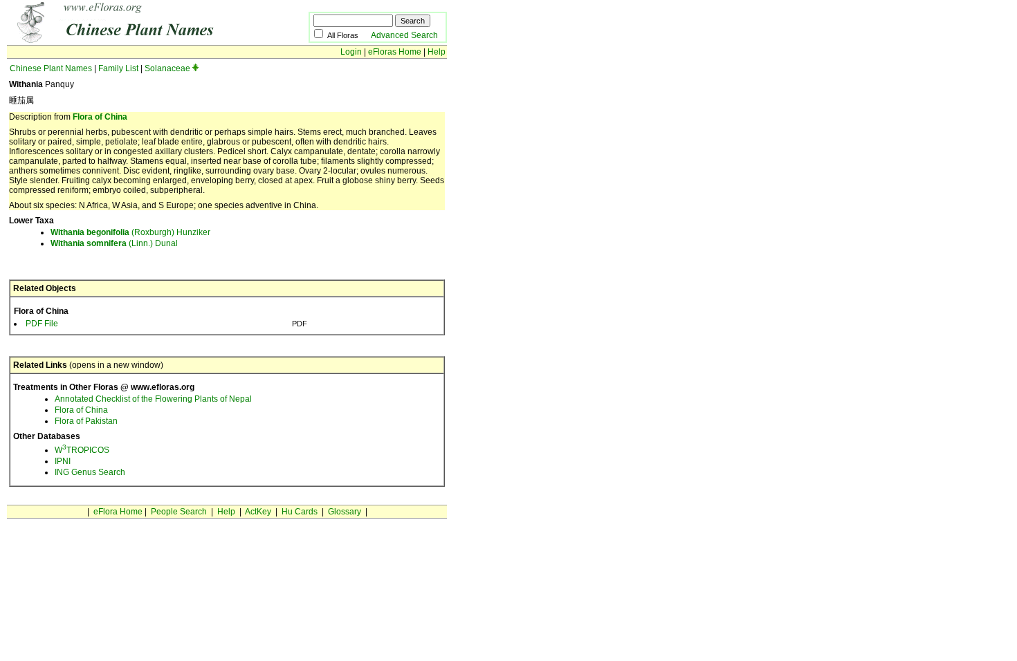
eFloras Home (394, 52)
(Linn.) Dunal (114, 243)
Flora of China (100, 117)
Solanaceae (167, 68)
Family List (118, 68)
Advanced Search (404, 35)
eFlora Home (118, 511)
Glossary (344, 511)
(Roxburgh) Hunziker (130, 232)
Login (351, 52)
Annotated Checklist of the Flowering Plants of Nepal (153, 399)
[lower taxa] (195, 68)
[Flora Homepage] (136, 40)
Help (437, 52)
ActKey (258, 511)
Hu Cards (300, 511)
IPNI (63, 461)
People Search (179, 511)
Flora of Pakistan (86, 421)
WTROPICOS (82, 450)
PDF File (42, 323)
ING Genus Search (90, 472)
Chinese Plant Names (51, 68)
